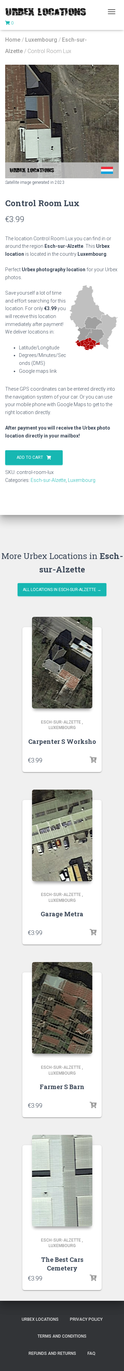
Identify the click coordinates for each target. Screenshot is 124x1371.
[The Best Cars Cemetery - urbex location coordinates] (62, 1180)
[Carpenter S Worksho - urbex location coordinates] (62, 662)
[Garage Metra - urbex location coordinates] (62, 835)
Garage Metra (62, 914)
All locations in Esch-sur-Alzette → (62, 589)
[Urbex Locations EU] (48, 11)
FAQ (91, 1353)
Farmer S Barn (62, 1087)
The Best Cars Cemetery (62, 1263)
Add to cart (30, 457)
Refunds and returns (52, 1353)
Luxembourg (41, 39)
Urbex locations (40, 1319)
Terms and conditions (62, 1336)
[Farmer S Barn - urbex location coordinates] (62, 1008)
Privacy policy (86, 1319)
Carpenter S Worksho (62, 741)
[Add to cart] (93, 760)
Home (12, 39)
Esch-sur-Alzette (48, 480)
